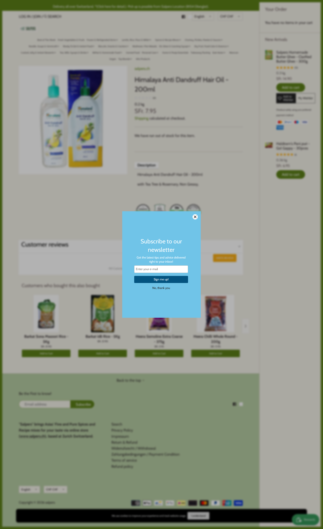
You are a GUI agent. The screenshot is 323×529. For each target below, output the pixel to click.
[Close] (195, 216)
